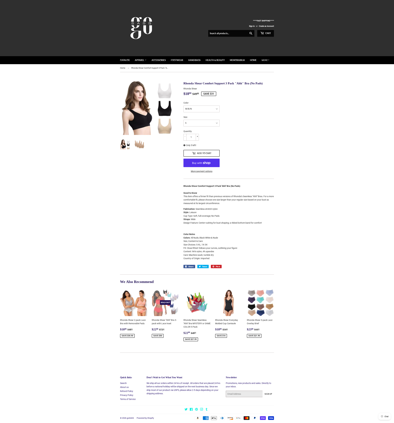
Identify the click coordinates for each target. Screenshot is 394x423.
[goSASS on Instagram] (201, 410)
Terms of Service (128, 399)
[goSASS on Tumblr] (206, 410)
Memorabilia (237, 60)
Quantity (187, 131)
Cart (268, 33)
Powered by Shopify (145, 418)
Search (123, 383)
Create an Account (266, 26)
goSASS (130, 418)
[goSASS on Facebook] (191, 410)
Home (253, 60)
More (265, 60)
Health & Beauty (215, 60)
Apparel (140, 60)
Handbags (194, 60)
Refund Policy (126, 391)
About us (124, 387)
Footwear (177, 60)
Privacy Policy (126, 395)
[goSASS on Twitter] (186, 410)
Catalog (125, 60)
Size (185, 117)
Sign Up (268, 394)
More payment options (201, 171)
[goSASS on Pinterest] (196, 410)
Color (186, 103)
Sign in (252, 26)
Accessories (159, 60)
